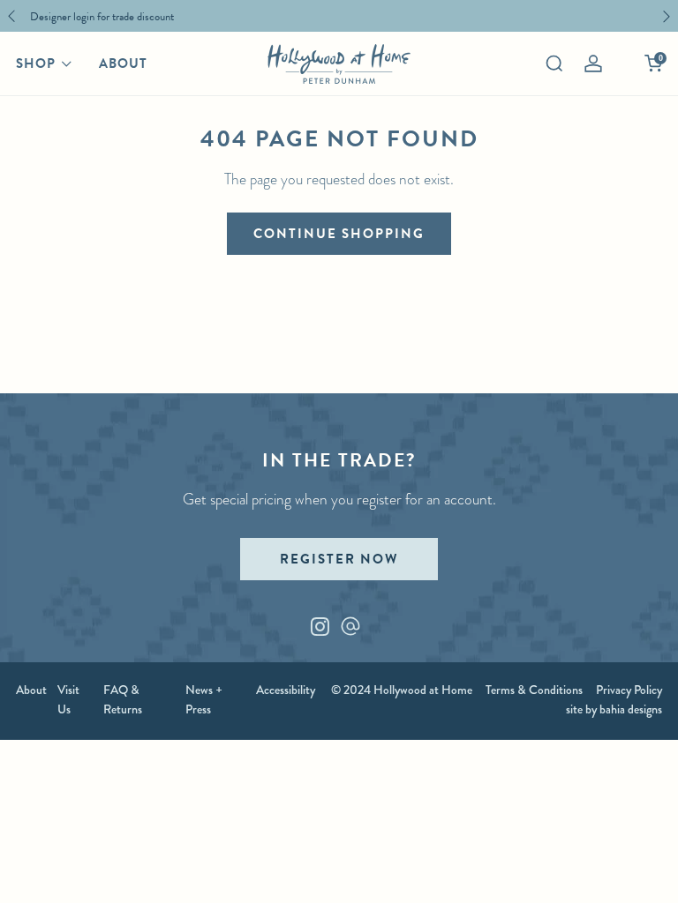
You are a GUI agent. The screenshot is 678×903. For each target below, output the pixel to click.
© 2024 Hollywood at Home (401, 689)
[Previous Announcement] (11, 16)
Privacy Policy (629, 689)
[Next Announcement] (666, 16)
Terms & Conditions (534, 689)
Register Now (339, 559)
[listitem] (334, 15)
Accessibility (285, 689)
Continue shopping (339, 233)
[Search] (554, 63)
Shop (36, 63)
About (123, 63)
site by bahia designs (614, 709)
